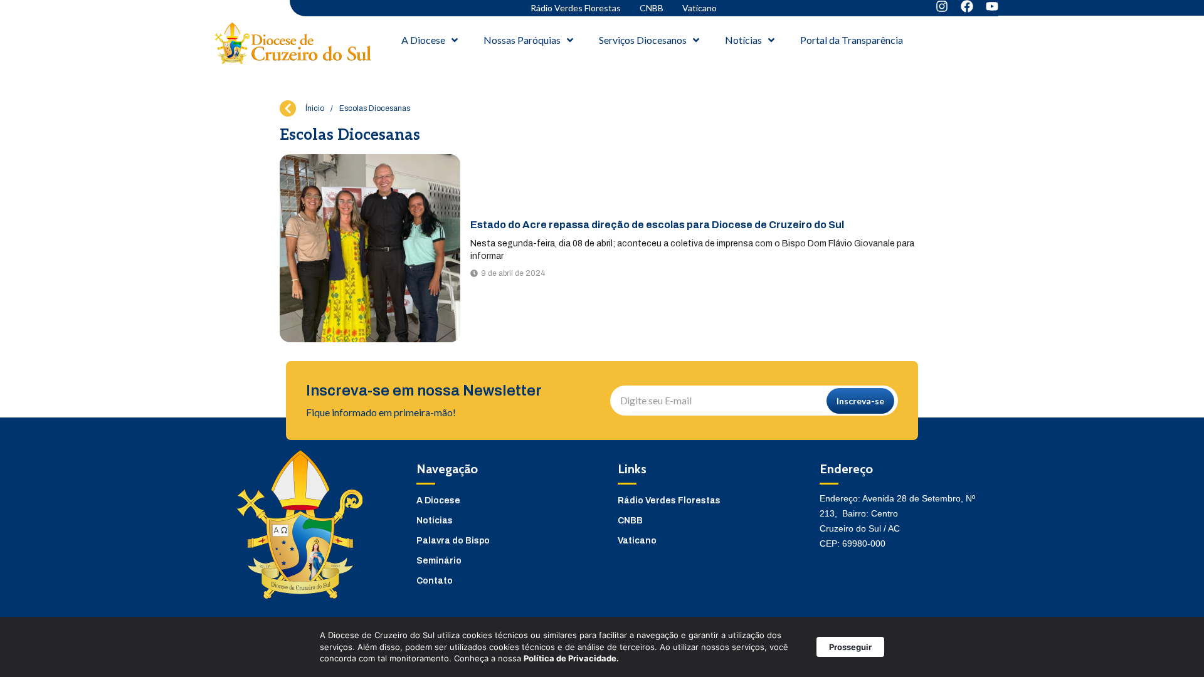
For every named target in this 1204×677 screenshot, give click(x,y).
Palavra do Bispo (453, 540)
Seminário (439, 560)
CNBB (651, 8)
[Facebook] (967, 6)
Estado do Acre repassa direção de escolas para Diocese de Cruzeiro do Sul (657, 224)
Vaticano (699, 8)
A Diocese (438, 500)
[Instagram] (942, 6)
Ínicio (314, 108)
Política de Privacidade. (571, 658)
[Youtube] (992, 6)
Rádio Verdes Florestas (576, 8)
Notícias (434, 520)
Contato (434, 580)
